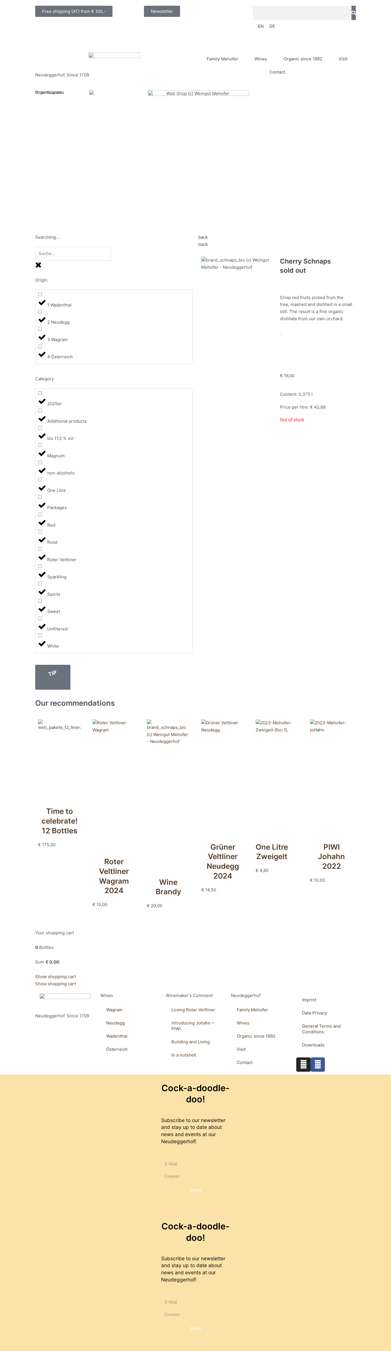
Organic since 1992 (303, 59)
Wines (260, 59)
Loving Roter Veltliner (193, 1009)
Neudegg (115, 1023)
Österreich (117, 1049)
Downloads (313, 1045)
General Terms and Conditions (321, 1028)
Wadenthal (116, 1036)
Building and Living (190, 1042)
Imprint (309, 999)
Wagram (114, 1009)
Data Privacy (314, 1013)
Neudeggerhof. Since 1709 (62, 75)
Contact (277, 72)
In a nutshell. (184, 1055)
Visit (343, 59)
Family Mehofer (222, 59)
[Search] (353, 13)
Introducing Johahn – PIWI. (192, 1025)
